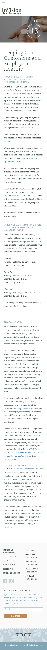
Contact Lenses (11, 573)
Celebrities (9, 569)
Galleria (30, 554)
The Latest (9, 561)
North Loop (32, 569)
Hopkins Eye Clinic (12, 196)
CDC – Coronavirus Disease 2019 (23, 466)
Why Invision (10, 565)
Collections (9, 557)
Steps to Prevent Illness (27, 409)
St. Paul (29, 576)
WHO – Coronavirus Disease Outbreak (26, 469)
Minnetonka (32, 562)
